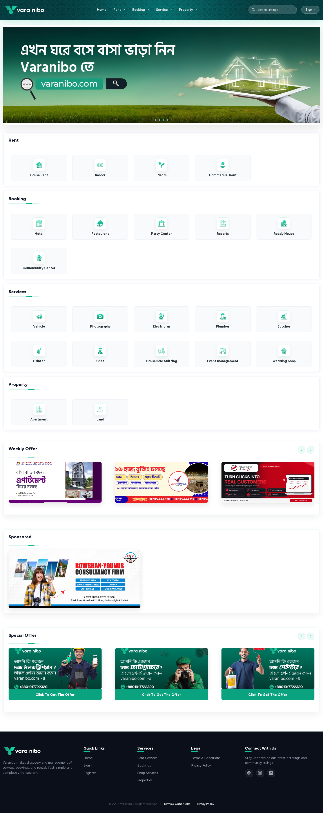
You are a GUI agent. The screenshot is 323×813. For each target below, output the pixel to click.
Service (162, 10)
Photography (100, 326)
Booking (138, 10)
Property (186, 10)
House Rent (39, 175)
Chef (100, 361)
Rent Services (147, 758)
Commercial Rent (223, 175)
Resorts (223, 234)
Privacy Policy (201, 765)
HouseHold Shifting (161, 361)
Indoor (100, 175)
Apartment (39, 419)
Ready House (284, 234)
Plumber (222, 326)
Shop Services (147, 773)
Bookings (144, 765)
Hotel (39, 234)
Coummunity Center (39, 268)
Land (100, 419)
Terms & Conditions (205, 758)
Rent (117, 10)
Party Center (161, 234)
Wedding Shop (284, 361)
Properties (144, 780)
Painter (39, 361)
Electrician (161, 326)
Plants (162, 175)
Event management (222, 361)
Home (101, 10)
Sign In (310, 10)
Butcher (284, 326)
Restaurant (100, 234)
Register (89, 773)
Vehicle (39, 326)
